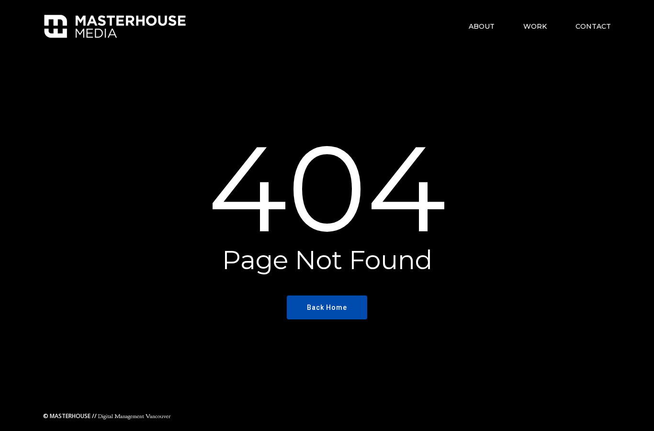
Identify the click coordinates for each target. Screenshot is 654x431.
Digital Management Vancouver (106, 416)
